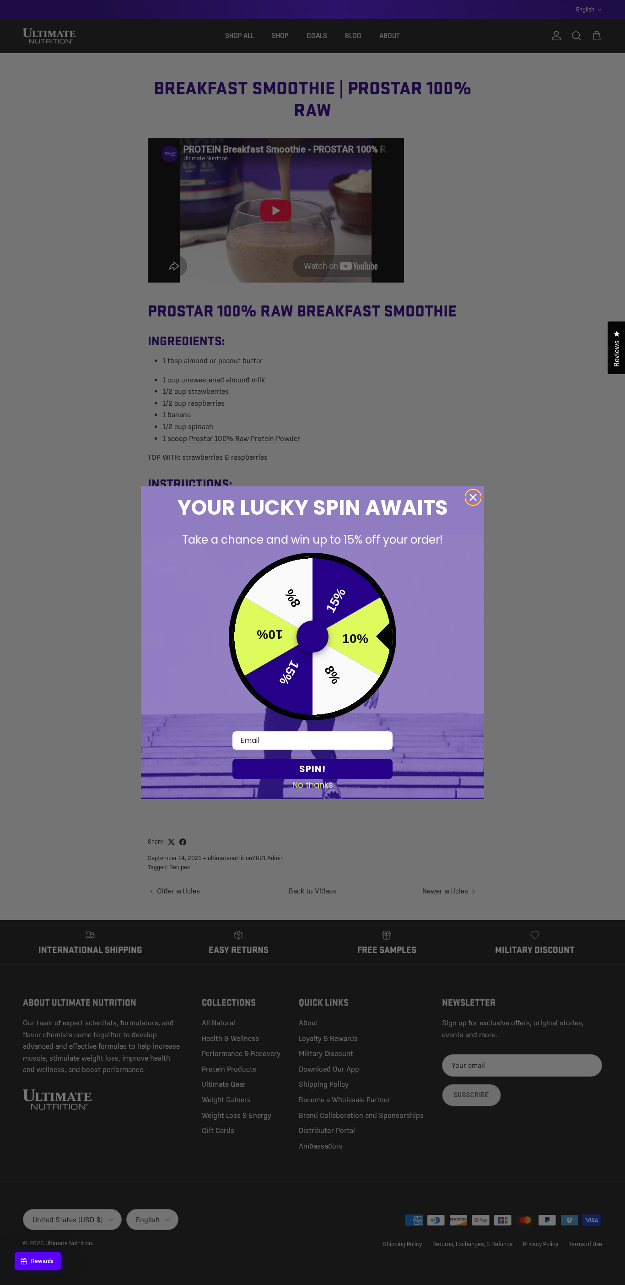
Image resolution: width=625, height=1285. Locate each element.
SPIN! (312, 768)
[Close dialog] (473, 497)
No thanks (312, 784)
